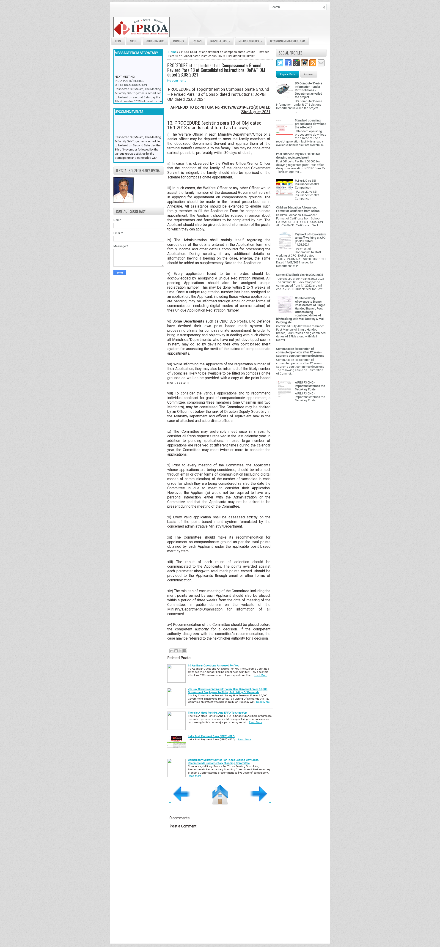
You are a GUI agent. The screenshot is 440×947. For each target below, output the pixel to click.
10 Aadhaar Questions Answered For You (213, 665)
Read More (260, 675)
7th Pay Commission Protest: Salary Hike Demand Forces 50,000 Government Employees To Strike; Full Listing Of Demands (227, 690)
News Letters (220, 41)
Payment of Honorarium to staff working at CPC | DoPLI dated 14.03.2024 (310, 239)
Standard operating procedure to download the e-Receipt (310, 124)
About (134, 41)
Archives (309, 74)
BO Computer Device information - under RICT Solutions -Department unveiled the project (308, 90)
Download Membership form (287, 41)
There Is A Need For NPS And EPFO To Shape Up (217, 712)
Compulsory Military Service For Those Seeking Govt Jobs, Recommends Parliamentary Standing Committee (223, 761)
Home (118, 41)
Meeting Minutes (250, 41)
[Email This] (171, 651)
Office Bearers (155, 41)
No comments (176, 80)
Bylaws (197, 41)
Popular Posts (287, 74)
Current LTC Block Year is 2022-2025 (299, 274)
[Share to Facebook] (184, 651)
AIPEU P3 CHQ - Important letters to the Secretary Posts (310, 386)
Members (178, 41)
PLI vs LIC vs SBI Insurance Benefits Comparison (307, 184)
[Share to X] (180, 651)
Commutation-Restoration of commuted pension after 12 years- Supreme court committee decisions (300, 352)
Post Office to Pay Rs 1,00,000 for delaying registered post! (298, 155)
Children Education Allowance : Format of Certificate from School (298, 209)
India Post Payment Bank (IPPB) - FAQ (211, 736)
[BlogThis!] (176, 651)
